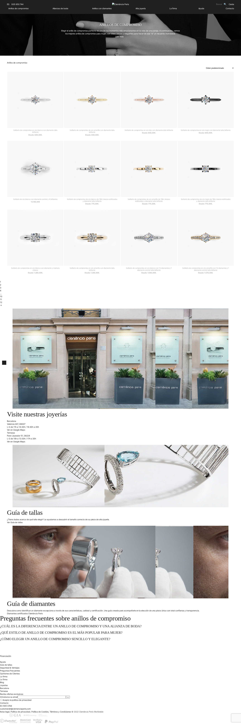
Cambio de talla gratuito (11, 647)
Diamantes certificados (10, 659)
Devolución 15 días (8, 650)
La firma (173, 8)
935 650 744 (17, 4)
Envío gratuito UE (7, 644)
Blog (2, 682)
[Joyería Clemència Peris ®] (120, 4)
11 (1, 299)
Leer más (119, 36)
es (8, 4)
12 (1, 302)
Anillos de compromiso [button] (18, 8)
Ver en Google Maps (16, 430)
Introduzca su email (9, 697)
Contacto (230, 8)
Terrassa (4, 691)
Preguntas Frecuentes (10, 670)
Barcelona (4, 688)
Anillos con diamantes (102, 8)
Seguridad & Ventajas (9, 668)
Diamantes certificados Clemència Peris (25, 613)
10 (1, 296)
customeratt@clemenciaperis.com (15, 709)
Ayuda (201, 8)
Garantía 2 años (7, 653)
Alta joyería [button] (140, 8)
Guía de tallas (6, 665)
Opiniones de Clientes (10, 673)
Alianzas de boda (60, 8)
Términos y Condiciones (60, 712)
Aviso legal (4, 712)
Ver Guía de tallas (15, 522)
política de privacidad (22, 700)
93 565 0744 (6, 706)
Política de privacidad (20, 712)
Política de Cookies (40, 712)
